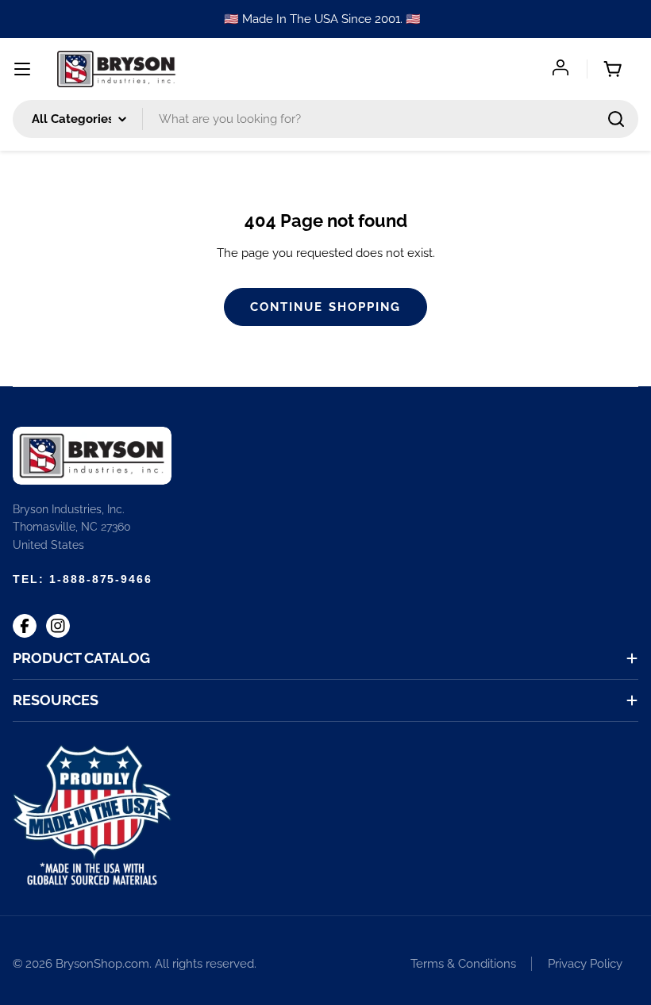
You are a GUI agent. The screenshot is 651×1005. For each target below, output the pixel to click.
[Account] (562, 69)
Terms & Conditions (463, 964)
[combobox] (325, 119)
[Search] (616, 119)
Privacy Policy (585, 964)
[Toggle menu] (22, 69)
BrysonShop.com (102, 964)
